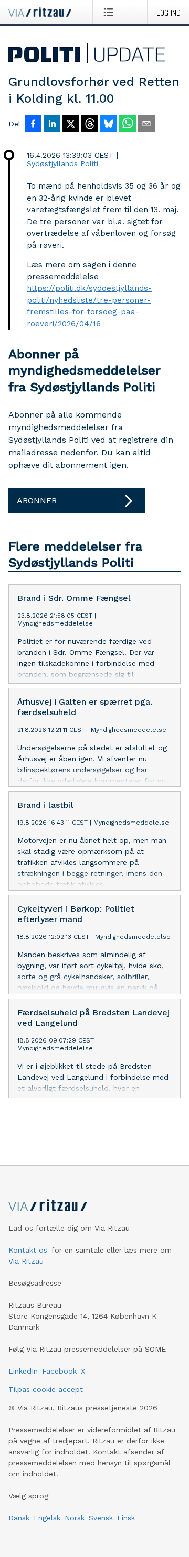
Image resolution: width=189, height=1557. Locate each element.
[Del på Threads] (89, 124)
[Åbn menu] (110, 12)
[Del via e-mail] (146, 124)
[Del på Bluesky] (108, 124)
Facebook (59, 1371)
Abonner (37, 501)
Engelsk (47, 1518)
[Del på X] (70, 124)
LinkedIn (23, 1371)
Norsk (75, 1518)
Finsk (126, 1518)
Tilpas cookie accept (45, 1389)
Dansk (18, 1518)
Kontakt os (27, 1250)
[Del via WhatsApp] (127, 124)
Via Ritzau (26, 1261)
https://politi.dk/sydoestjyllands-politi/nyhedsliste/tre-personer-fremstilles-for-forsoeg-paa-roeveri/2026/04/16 (89, 305)
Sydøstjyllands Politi (62, 163)
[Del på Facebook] (33, 124)
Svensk (101, 1518)
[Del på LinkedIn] (52, 124)
